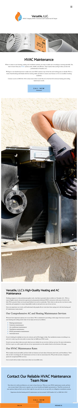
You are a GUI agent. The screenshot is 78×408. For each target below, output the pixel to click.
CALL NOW (39, 88)
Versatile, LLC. (40, 16)
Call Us (19, 406)
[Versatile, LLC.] (18, 17)
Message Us (58, 406)
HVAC (23, 66)
